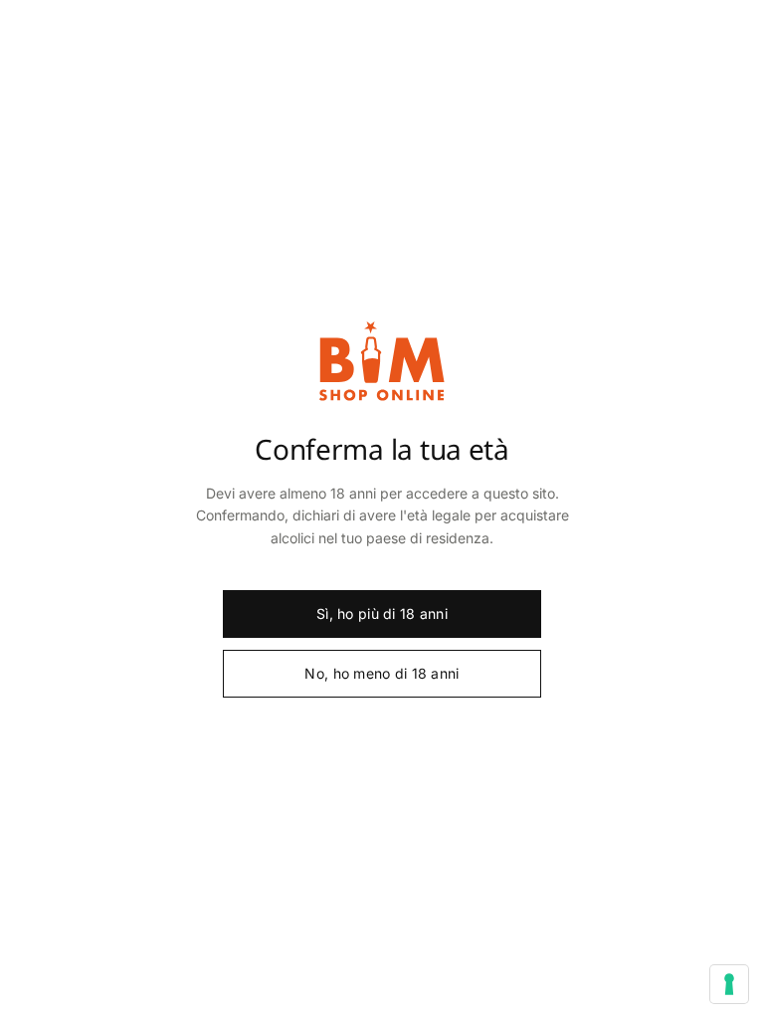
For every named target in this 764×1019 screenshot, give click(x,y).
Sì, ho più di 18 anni (382, 613)
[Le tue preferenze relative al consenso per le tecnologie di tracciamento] (729, 984)
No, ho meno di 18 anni (381, 673)
